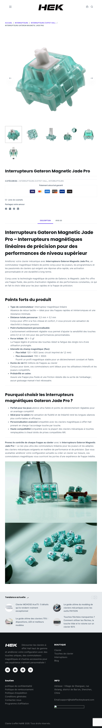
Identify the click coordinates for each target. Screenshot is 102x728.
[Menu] (10, 7)
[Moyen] (30, 669)
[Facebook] (6, 209)
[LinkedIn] (18, 209)
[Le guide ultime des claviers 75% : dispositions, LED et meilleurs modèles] (9, 622)
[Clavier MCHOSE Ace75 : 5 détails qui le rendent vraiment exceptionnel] (9, 608)
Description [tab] (45, 220)
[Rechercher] (92, 7)
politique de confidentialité (18, 686)
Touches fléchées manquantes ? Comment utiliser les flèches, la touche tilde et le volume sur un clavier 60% (79, 622)
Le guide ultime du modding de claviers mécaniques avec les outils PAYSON (78, 607)
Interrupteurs (56, 181)
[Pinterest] (14, 209)
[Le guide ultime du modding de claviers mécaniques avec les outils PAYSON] (57, 608)
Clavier (57, 650)
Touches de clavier (63, 653)
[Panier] (87, 7)
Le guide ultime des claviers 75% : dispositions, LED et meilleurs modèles (32, 621)
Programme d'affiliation (17, 703)
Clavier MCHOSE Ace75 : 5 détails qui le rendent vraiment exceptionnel (32, 607)
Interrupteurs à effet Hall (33, 181)
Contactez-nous (13, 700)
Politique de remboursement (19, 689)
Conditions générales (15, 696)
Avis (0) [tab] (59, 220)
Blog (56, 660)
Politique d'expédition (16, 693)
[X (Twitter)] (10, 209)
